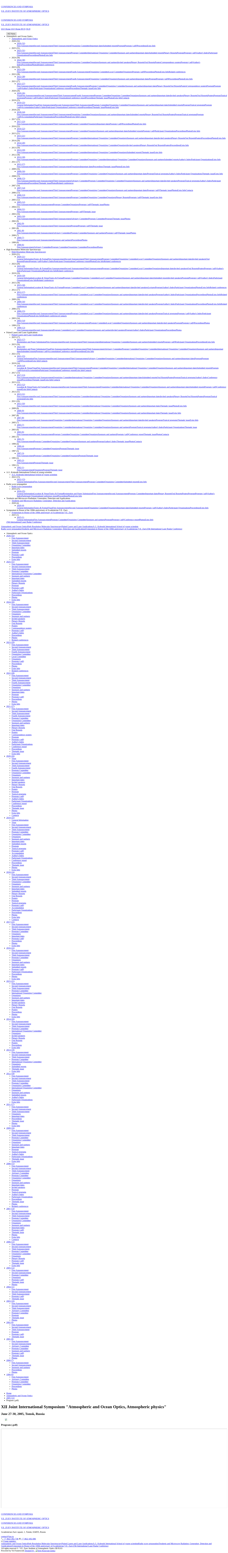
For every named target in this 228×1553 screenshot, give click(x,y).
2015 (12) (21, 384)
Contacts (125, 98)
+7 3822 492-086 (28, 1539)
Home (8, 1393)
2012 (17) (21, 292)
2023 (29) (21, 69)
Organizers (94, 62)
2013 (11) (21, 394)
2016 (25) (21, 491)
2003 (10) (21, 216)
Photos (41, 55)
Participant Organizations (44, 88)
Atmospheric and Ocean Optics (25, 39)
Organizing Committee (80, 46)
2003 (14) (21, 320)
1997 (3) (20, 453)
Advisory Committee (79, 181)
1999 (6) (20, 245)
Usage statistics (9, 1541)
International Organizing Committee (103, 53)
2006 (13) (21, 195)
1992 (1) (20, 467)
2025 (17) (21, 339)
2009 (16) (21, 171)
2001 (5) (20, 439)
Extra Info (151, 46)
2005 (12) (21, 202)
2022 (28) (21, 76)
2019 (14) (21, 366)
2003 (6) (20, 432)
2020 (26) (21, 93)
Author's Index (202, 53)
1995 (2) (20, 460)
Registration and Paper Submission (31, 342)
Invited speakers (124, 62)
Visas (19, 95)
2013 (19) (21, 150)
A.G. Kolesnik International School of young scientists (34, 475)
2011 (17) (21, 164)
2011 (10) (21, 403)
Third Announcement (62, 46)
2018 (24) (21, 112)
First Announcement (25, 46)
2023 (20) (21, 266)
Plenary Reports (170, 53)
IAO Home (6, 29)
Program (121, 46)
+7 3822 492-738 (11, 1539)
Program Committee (79, 53)
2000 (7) (20, 238)
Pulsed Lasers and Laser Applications (27, 335)
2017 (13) (21, 375)
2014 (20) (21, 143)
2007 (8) (20, 418)
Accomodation (28, 107)
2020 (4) (20, 505)
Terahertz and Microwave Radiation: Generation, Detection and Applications (43, 501)
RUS (23, 29)
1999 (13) (21, 328)
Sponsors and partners (127, 53)
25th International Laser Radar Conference (24, 522)
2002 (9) (20, 223)
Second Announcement (43, 46)
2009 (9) (20, 411)
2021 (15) (21, 356)
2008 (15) (21, 178)
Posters (158, 62)
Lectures (151, 287)
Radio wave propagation (22, 486)
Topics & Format (41, 259)
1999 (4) (20, 446)
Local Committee (116, 72)
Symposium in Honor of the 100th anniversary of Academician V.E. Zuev (42, 512)
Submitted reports (110, 46)
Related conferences (45, 65)
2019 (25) (21, 102)
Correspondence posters (171, 62)
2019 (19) (21, 275)
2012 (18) (21, 157)
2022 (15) (21, 479)
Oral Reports (149, 62)
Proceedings (142, 46)
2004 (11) (21, 209)
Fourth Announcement (80, 72)
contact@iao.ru (7, 1536)
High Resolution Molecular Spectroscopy (29, 252)
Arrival (24, 370)
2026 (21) (21, 257)
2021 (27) (21, 84)
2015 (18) (21, 285)
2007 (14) (21, 188)
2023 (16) (21, 347)
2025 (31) (21, 50)
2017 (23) (21, 121)
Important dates (96, 46)
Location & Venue (41, 278)
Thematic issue (86, 88)
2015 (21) (21, 136)
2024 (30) (21, 60)
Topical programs (197, 105)
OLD (28, 29)
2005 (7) (20, 425)
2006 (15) (21, 311)
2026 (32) (21, 43)
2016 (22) (21, 129)
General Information (25, 105)
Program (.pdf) (131, 46)
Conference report (62, 88)
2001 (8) (20, 230)
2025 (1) (20, 517)
